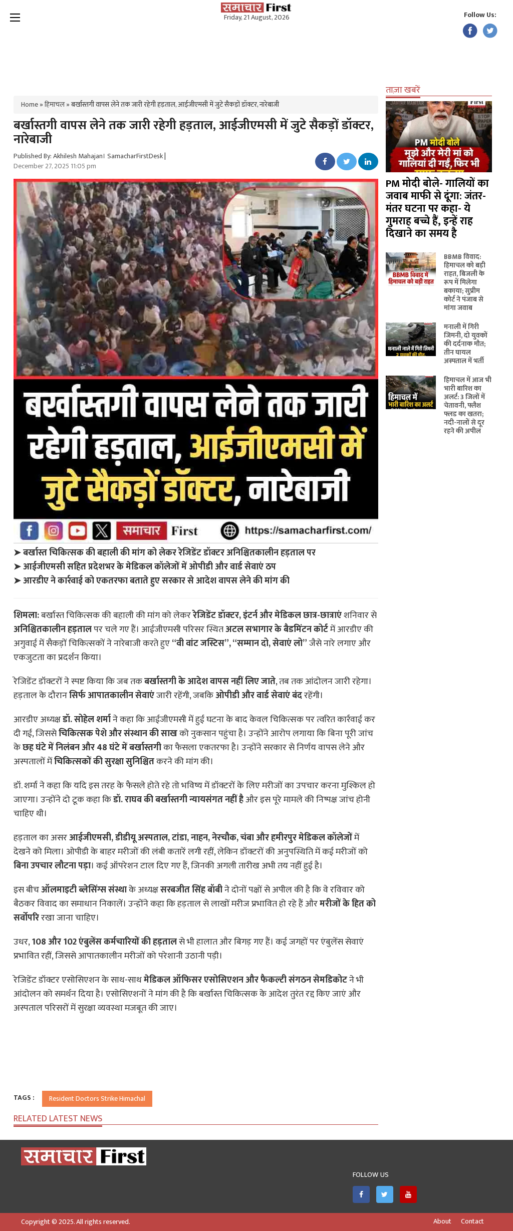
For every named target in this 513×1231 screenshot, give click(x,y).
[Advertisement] (256, 55)
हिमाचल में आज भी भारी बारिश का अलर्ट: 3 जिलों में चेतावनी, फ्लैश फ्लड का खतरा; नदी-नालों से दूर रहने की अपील (467, 405)
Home (29, 104)
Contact (472, 1221)
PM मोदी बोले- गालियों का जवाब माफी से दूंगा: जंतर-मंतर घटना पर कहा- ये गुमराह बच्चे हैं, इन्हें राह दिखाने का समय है (437, 208)
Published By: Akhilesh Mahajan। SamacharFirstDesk (88, 156)
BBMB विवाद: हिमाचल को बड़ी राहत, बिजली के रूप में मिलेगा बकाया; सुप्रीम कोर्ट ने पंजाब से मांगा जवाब (464, 282)
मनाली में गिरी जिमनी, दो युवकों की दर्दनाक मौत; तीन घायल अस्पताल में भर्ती (465, 344)
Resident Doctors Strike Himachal (97, 1098)
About (442, 1221)
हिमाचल (55, 104)
